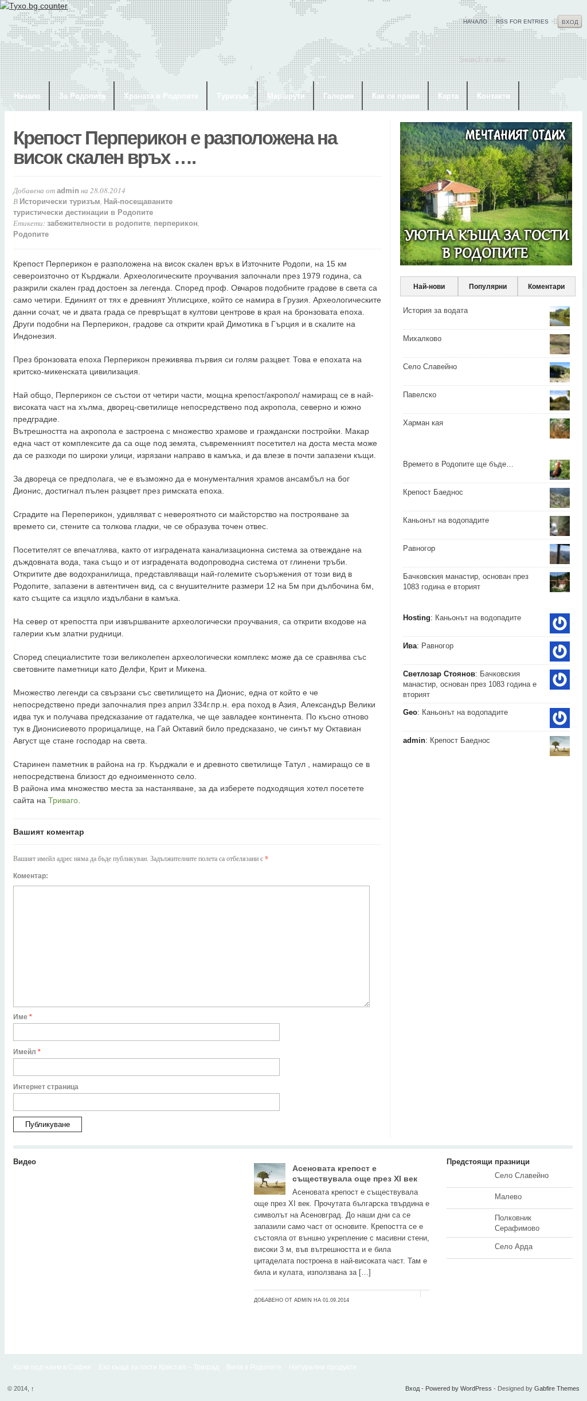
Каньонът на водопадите (446, 520)
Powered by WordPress (458, 1388)
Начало (475, 21)
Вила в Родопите (253, 1367)
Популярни (488, 287)
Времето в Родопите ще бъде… (458, 464)
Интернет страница (46, 1087)
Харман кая (423, 422)
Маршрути (286, 96)
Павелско (419, 394)
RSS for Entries (522, 21)
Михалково (422, 338)
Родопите (31, 234)
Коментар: (30, 876)
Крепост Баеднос (433, 492)
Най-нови (429, 287)
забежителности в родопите (98, 223)
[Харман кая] (125, 1309)
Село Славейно (430, 366)
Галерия (338, 96)
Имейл (27, 1052)
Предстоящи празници (488, 1161)
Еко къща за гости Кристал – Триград (159, 1367)
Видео (24, 1161)
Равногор (419, 548)
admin (68, 190)
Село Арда (514, 1246)
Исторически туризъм (59, 201)
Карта (448, 96)
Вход (570, 22)
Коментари (546, 287)
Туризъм (233, 96)
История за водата (435, 310)
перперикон (176, 223)
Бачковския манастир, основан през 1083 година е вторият (470, 684)
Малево (508, 1196)
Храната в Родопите (161, 96)
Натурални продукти (323, 1367)
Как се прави (396, 96)
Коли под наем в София (52, 1367)
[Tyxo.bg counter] (34, 5)
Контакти (493, 96)
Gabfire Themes (557, 1388)
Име (22, 1017)
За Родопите (82, 96)
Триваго (63, 800)
